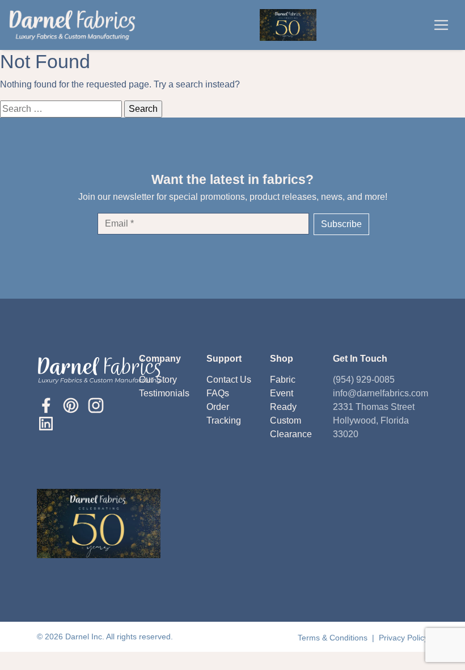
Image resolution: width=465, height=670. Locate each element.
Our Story (158, 379)
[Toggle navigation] (441, 25)
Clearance (291, 434)
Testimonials (164, 393)
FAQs (217, 393)
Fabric (282, 379)
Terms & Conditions (334, 637)
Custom (285, 420)
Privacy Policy (403, 637)
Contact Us (228, 379)
